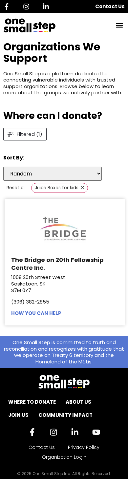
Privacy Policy (83, 447)
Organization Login (64, 457)
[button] (119, 25)
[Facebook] (8, 6)
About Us (78, 401)
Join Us (18, 415)
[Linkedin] (48, 6)
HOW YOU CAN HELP (36, 313)
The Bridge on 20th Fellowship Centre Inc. (57, 263)
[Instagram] (28, 6)
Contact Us (110, 6)
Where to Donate (32, 401)
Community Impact (65, 415)
